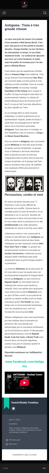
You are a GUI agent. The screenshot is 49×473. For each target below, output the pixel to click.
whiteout (23, 432)
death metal (21, 430)
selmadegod (14, 432)
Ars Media (13, 424)
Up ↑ (45, 468)
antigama (25, 428)
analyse (17, 428)
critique (12, 430)
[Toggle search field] (45, 13)
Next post (13, 444)
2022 (11, 428)
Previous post (14, 440)
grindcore (31, 430)
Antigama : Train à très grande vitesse (22, 27)
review (38, 430)
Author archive (13, 408)
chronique (34, 428)
